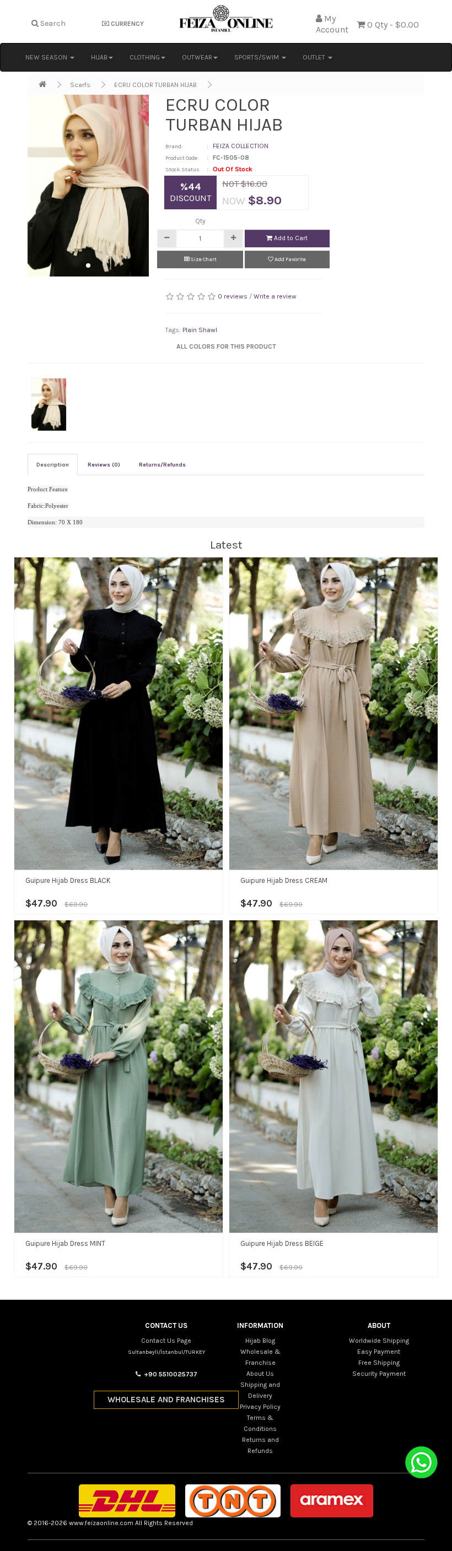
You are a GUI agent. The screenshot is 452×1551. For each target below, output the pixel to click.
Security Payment (379, 1374)
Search (52, 23)
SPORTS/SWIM (257, 57)
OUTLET (315, 57)
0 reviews (232, 296)
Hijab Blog (260, 1340)
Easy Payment (378, 1351)
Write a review (275, 296)
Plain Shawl (199, 330)
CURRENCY (126, 24)
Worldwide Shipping (379, 1340)
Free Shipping (379, 1362)
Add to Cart (290, 238)
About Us (260, 1374)
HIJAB (99, 57)
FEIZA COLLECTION (240, 146)
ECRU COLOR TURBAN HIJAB (155, 85)
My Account (332, 24)
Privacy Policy (260, 1407)
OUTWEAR (197, 57)
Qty (200, 221)
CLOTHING (145, 57)
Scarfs (80, 85)
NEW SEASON (47, 57)
